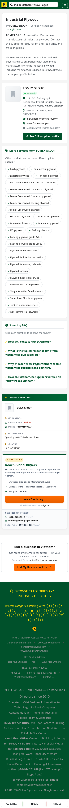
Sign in (45, 505)
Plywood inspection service (24, 277)
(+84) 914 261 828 (28, 769)
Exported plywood (19, 175)
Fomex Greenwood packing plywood (29, 202)
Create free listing (33, 499)
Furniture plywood (20, 216)
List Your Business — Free (21, 661)
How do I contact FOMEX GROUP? (29, 341)
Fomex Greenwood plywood (25, 209)
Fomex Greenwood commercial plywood (31, 189)
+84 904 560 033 (24, 426)
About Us (15, 672)
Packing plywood (41, 230)
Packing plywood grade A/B (24, 237)
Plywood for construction (23, 250)
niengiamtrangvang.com (33, 646)
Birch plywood (17, 168)
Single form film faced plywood (26, 291)
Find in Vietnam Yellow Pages (30, 5)
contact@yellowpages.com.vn (23, 520)
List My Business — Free (34, 567)
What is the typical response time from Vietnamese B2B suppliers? (31, 352)
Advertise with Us (51, 661)
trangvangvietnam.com (19, 642)
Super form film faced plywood (26, 298)
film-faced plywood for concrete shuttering (33, 182)
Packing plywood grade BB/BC (26, 243)
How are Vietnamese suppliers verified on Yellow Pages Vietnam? (33, 379)
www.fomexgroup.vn (38, 123)
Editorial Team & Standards (41, 672)
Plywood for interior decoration (26, 257)
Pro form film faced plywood (25, 284)
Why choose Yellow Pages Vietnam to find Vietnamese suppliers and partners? (33, 366)
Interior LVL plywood (49, 216)
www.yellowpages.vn (49, 642)
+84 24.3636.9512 (16, 517)
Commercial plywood (45, 168)
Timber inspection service (24, 305)
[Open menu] (65, 5)
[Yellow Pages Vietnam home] (4, 4)
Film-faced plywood (48, 175)
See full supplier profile (44, 136)
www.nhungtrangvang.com (34, 650)
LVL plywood (16, 230)
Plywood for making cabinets (25, 264)
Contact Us (49, 676)
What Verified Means (25, 676)
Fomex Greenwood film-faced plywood (30, 196)
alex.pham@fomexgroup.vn (42, 118)
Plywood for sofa (19, 271)
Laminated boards (20, 223)
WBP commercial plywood (24, 311)
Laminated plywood (48, 223)
